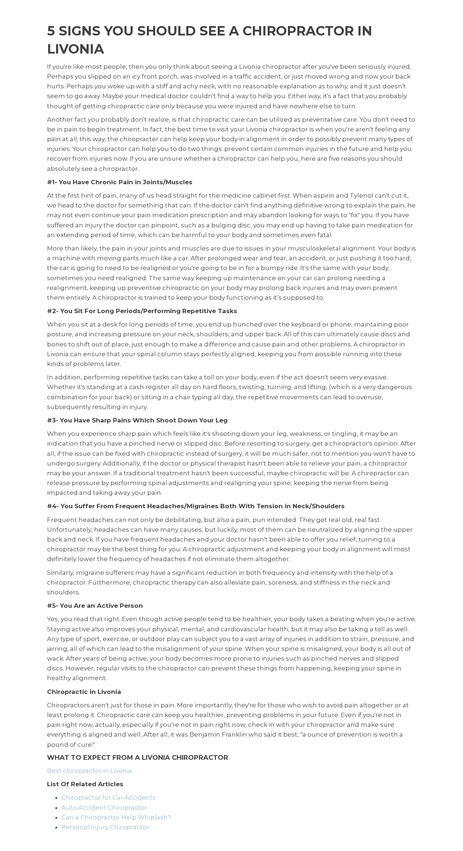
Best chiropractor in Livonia (89, 770)
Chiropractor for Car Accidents (108, 797)
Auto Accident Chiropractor (104, 807)
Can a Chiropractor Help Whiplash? (116, 817)
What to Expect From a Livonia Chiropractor (137, 758)
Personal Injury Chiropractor (105, 827)
